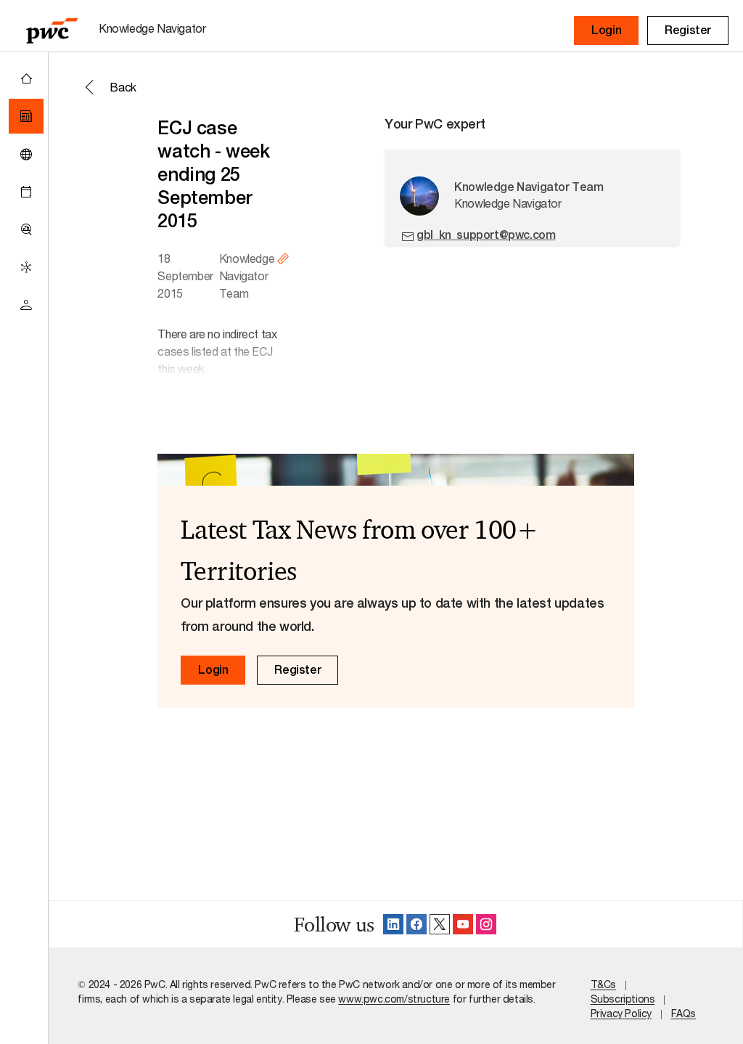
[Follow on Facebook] (416, 924)
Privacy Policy (621, 1013)
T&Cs (603, 984)
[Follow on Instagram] (486, 924)
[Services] (26, 267)
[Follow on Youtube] (463, 924)
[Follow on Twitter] (440, 924)
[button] (606, 30)
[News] (26, 116)
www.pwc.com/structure (394, 998)
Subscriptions (623, 998)
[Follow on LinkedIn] (393, 924)
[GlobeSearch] (26, 153)
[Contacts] (26, 304)
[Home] (26, 78)
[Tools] (26, 229)
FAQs (683, 1013)
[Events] (26, 191)
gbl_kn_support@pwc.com (485, 235)
